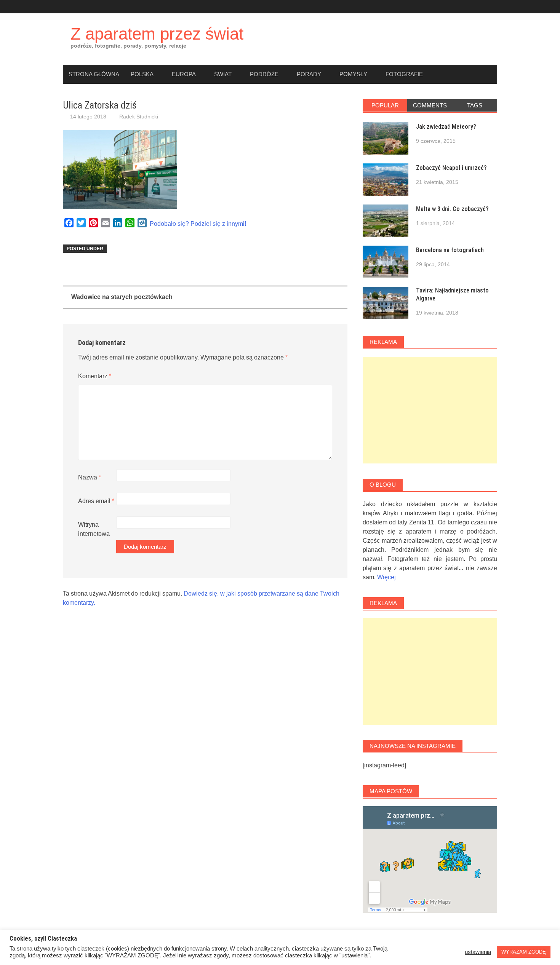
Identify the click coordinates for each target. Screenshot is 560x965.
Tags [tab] (474, 105)
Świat (223, 74)
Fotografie (404, 74)
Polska (142, 74)
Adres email (96, 501)
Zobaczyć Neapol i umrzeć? (451, 167)
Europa (184, 74)
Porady (309, 74)
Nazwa (89, 477)
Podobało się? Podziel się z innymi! (198, 223)
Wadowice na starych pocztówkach (122, 297)
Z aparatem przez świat (156, 33)
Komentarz (94, 376)
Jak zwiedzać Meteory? (446, 126)
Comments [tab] (430, 105)
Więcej (386, 577)
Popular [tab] (385, 105)
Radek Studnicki (138, 116)
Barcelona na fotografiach (450, 250)
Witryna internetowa (94, 529)
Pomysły (353, 74)
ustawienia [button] (478, 952)
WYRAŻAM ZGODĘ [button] (523, 952)
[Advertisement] (430, 410)
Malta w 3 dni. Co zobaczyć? (452, 208)
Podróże (264, 74)
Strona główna (94, 74)
